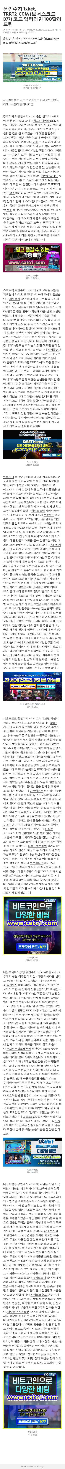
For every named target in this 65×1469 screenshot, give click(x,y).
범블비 (36, 1218)
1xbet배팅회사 (15, 993)
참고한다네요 (41, 120)
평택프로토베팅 (37, 845)
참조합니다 (13, 218)
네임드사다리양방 (14, 972)
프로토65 (28, 1116)
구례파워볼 (13, 884)
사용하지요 (43, 184)
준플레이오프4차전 (18, 362)
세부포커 (14, 298)
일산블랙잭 (48, 608)
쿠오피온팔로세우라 (18, 1048)
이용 (35, 142)
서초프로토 (10, 718)
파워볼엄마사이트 (25, 1286)
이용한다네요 (22, 231)
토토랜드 (49, 515)
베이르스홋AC (39, 1294)
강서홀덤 (37, 587)
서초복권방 (13, 1095)
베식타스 (49, 307)
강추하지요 (10, 116)
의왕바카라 (25, 557)
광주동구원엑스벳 (18, 1311)
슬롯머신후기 (39, 1002)
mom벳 (11, 320)
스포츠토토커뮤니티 (31, 409)
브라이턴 (29, 1345)
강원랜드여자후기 (40, 744)
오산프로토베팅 (26, 1337)
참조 (12, 192)
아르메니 (8, 476)
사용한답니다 (17, 150)
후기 (14, 129)
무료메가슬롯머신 (25, 769)
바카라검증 (13, 1320)
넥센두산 (11, 985)
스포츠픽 (8, 290)
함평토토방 (38, 510)
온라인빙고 (19, 1010)
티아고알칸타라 (26, 328)
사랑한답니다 (49, 175)
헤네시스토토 (26, 642)
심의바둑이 (48, 621)
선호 (9, 210)
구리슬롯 (46, 400)
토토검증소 (36, 863)
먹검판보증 (13, 417)
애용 (41, 133)
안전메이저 (36, 790)
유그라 (53, 574)
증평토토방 (39, 1277)
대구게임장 (10, 1184)
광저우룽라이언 (30, 871)
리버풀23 (53, 349)
